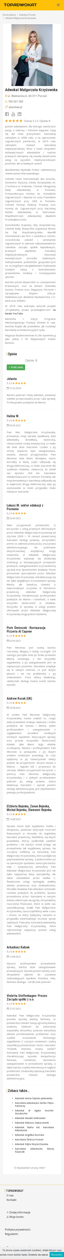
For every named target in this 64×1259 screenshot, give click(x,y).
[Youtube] (13, 114)
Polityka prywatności (17, 1229)
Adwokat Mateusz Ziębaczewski (32, 1122)
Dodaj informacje (19, 1212)
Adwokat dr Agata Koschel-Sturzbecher (34, 1112)
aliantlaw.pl (15, 107)
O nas (10, 1195)
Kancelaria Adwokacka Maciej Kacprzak (34, 1150)
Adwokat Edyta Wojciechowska (31, 1144)
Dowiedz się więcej (38, 1254)
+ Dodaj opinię (16, 367)
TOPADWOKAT (15, 1190)
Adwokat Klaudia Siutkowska (30, 1118)
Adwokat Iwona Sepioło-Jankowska (33, 1098)
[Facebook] (7, 114)
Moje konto (16, 1217)
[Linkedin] (19, 114)
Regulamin (11, 1234)
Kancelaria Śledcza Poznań (29, 1139)
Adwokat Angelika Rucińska (29, 1134)
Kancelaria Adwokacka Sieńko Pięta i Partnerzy (34, 1104)
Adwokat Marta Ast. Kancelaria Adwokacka (34, 1129)
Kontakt (11, 1200)
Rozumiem (56, 1254)
